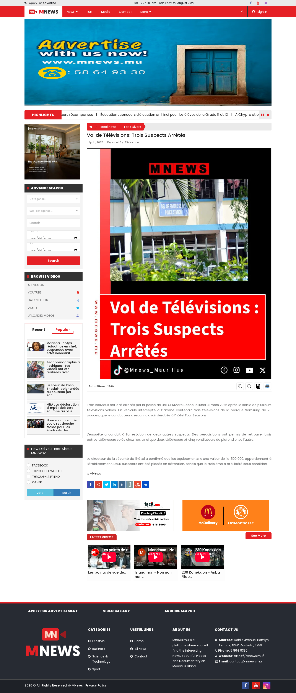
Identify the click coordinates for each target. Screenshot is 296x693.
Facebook (40, 465)
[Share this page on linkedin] (114, 484)
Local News (108, 127)
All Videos (36, 285)
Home (139, 641)
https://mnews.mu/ (249, 656)
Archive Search (179, 611)
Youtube (34, 292)
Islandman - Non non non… (153, 574)
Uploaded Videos (41, 315)
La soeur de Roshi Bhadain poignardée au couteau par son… (63, 390)
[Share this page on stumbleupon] (137, 484)
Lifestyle (98, 641)
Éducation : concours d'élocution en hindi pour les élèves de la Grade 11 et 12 (141, 114)
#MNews (94, 473)
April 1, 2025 (96, 142)
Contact (125, 12)
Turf (89, 12)
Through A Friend (46, 477)
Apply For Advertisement (53, 611)
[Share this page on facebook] (90, 484)
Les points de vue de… (107, 572)
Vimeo (32, 308)
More (144, 12)
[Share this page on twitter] (106, 484)
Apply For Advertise (42, 3)
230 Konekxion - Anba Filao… (201, 574)
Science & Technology (101, 659)
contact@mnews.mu (245, 661)
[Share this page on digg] (145, 484)
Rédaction (132, 142)
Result (67, 493)
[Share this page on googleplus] (98, 484)
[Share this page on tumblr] (122, 484)
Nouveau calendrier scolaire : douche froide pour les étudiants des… (62, 425)
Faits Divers (132, 127)
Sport (96, 669)
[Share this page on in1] (129, 484)
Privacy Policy (96, 685)
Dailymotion (53, 300)
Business (98, 649)
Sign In (262, 12)
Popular (62, 329)
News (71, 12)
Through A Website (47, 471)
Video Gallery (116, 611)
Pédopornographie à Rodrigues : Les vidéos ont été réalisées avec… (63, 367)
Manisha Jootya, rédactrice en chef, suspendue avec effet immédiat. (62, 348)
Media (105, 12)
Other (37, 482)
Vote (40, 493)
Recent (38, 329)
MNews (78, 685)
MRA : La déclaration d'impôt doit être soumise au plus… (63, 407)
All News (140, 649)
